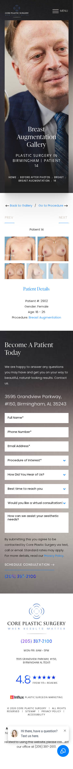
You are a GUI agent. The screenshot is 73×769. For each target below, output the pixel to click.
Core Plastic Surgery (31, 708)
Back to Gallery (20, 205)
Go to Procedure (51, 205)
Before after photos (35, 177)
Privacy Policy (53, 556)
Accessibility (36, 715)
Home (12, 177)
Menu (64, 11)
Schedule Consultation (27, 564)
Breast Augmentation (45, 317)
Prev (9, 217)
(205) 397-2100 (20, 577)
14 (55, 181)
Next (64, 217)
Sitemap (30, 712)
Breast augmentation (34, 181)
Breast (59, 177)
